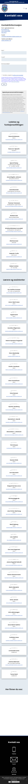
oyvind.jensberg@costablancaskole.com (14, 409)
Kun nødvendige (15, 781)
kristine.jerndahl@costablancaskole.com (14, 231)
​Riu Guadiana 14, (5, 29)
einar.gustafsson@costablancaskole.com (14, 383)
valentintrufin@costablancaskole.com (14, 256)
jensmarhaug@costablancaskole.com (14, 514)
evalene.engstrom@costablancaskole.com (14, 552)
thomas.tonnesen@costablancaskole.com (14, 206)
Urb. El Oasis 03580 (5, 31)
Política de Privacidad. (15, 81)
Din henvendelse (5, 64)
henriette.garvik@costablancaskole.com (14, 422)
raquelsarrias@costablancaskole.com (14, 489)
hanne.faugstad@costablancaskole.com (14, 343)
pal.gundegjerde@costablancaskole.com (14, 501)
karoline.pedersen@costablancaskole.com (14, 331)
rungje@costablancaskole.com (14, 152)
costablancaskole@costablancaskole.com (14, 219)
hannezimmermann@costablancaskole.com (14, 577)
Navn (2, 50)
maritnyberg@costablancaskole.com (14, 527)
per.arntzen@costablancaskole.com (13, 292)
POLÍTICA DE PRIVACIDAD (6, 112)
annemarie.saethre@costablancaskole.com (14, 628)
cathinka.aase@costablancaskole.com (14, 640)
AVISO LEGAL (22, 111)
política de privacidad (18, 75)
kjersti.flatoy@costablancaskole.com (14, 167)
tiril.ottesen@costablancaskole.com (14, 448)
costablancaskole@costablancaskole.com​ (11, 36)
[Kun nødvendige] (26, 780)
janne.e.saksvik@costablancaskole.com (14, 565)
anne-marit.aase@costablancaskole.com (14, 305)
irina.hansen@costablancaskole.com (14, 396)
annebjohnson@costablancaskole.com (14, 180)
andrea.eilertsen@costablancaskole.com (14, 664)
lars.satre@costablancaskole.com (14, 540)
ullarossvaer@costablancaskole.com (14, 244)
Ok (9, 781)
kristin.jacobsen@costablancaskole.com (14, 369)
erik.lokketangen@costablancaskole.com (14, 615)
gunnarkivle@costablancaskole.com (14, 463)
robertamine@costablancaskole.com (14, 269)
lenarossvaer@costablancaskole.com (14, 192)
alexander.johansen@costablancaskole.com (14, 434)
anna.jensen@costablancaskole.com (14, 602)
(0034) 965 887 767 (6, 40)
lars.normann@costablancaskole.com (14, 475)
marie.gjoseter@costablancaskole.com (14, 590)
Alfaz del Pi (3, 32)
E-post (3, 57)
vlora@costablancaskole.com (14, 356)
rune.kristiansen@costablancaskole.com (14, 139)
